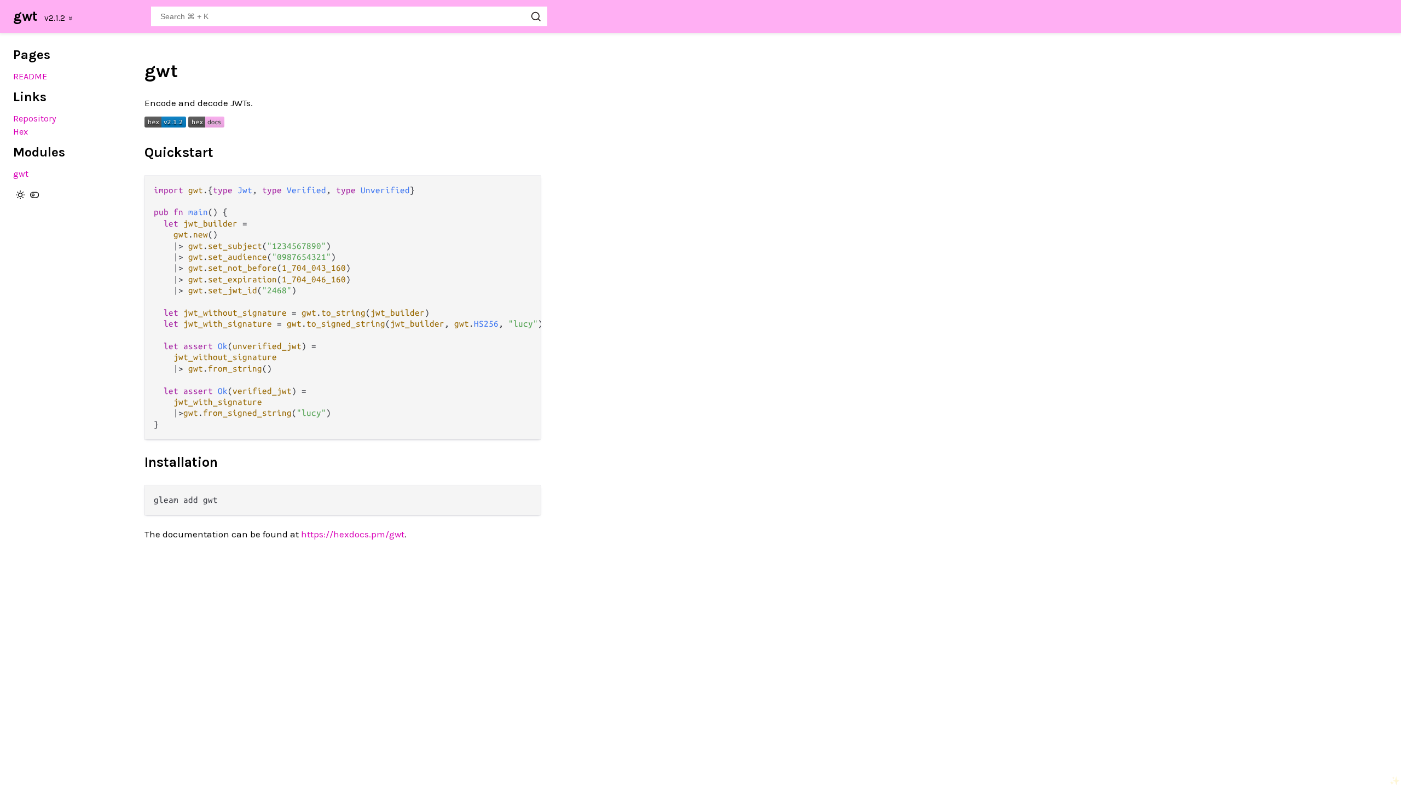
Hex (20, 131)
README (30, 76)
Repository (34, 118)
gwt (25, 16)
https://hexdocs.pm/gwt (352, 534)
